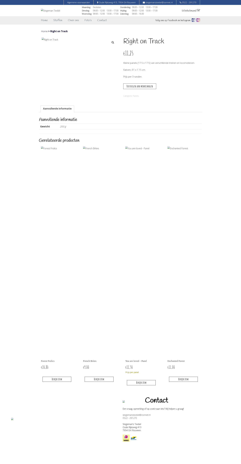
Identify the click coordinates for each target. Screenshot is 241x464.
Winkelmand (189, 11)
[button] (112, 42)
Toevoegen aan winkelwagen (139, 86)
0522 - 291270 (130, 418)
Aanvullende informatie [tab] (57, 108)
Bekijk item (57, 379)
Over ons (73, 20)
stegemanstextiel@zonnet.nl (136, 414)
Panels (136, 96)
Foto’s (88, 20)
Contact (102, 20)
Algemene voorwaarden (78, 2)
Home (44, 20)
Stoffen (57, 20)
